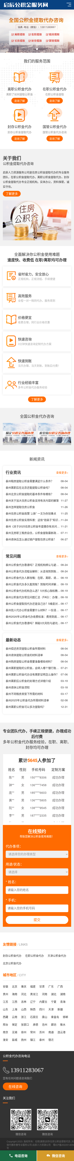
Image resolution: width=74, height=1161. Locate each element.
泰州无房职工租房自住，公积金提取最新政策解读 (33, 533)
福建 (32, 986)
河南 (44, 994)
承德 (35, 1024)
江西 (14, 1001)
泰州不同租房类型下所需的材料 (24, 694)
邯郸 (65, 1017)
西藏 (5, 1017)
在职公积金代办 (34, 955)
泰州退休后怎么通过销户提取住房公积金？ (31, 539)
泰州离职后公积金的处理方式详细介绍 (28, 681)
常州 (32, 1032)
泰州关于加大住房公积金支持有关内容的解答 (32, 500)
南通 (51, 1032)
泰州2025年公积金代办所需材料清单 (27, 700)
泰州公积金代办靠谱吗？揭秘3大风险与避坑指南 (33, 623)
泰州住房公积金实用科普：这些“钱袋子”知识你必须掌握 (33, 520)
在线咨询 (15, 1086)
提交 (37, 920)
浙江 (23, 1017)
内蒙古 (43, 1001)
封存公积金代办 (12, 955)
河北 (23, 994)
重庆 (23, 986)
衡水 (62, 1024)
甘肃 (42, 986)
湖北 (53, 994)
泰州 (42, 1040)
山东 (5, 1009)
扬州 (23, 1040)
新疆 (60, 1009)
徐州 (23, 1032)
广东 (51, 986)
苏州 (42, 1032)
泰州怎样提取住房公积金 (20, 507)
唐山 (44, 1017)
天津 (51, 1009)
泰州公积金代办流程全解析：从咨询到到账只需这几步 (33, 571)
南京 (5, 1032)
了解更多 (12, 193)
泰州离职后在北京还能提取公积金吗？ (28, 487)
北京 (14, 986)
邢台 (5, 1024)
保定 (14, 1024)
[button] (37, 49)
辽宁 (32, 1001)
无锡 (14, 1032)
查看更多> (62, 472)
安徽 (5, 986)
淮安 (5, 1040)
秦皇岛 (55, 1017)
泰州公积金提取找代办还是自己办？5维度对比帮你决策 (33, 603)
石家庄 (34, 1017)
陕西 (32, 1009)
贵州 (5, 994)
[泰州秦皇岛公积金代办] (54, 434)
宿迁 (51, 1040)
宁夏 (53, 1001)
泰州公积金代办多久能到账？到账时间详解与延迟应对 (33, 584)
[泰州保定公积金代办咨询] (19, 434)
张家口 (25, 1024)
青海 (62, 1001)
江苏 (5, 1001)
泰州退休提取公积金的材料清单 (24, 655)
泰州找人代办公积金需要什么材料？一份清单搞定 (33, 610)
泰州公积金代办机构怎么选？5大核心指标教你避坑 (33, 590)
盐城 (14, 1040)
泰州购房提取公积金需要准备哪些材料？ (30, 661)
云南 (14, 1017)
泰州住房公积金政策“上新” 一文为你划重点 (31, 513)
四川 (42, 1009)
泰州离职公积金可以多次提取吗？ (26, 707)
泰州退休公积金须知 (18, 687)
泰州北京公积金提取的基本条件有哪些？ (30, 494)
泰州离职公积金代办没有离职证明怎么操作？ (32, 674)
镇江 (32, 1040)
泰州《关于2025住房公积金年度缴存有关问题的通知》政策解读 (33, 526)
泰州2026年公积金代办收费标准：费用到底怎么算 (33, 616)
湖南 (62, 994)
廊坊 (53, 1024)
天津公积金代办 (57, 955)
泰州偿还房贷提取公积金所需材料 (26, 648)
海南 (14, 994)
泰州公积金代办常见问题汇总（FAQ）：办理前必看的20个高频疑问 (33, 597)
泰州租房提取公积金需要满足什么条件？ (30, 481)
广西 (60, 986)
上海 (14, 1009)
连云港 (61, 1032)
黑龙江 (34, 994)
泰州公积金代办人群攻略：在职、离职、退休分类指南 (33, 578)
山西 (23, 1009)
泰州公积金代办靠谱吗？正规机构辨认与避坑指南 (33, 565)
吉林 (23, 1001)
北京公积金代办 (12, 963)
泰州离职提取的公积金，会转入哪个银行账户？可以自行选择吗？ (33, 668)
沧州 (44, 1024)
